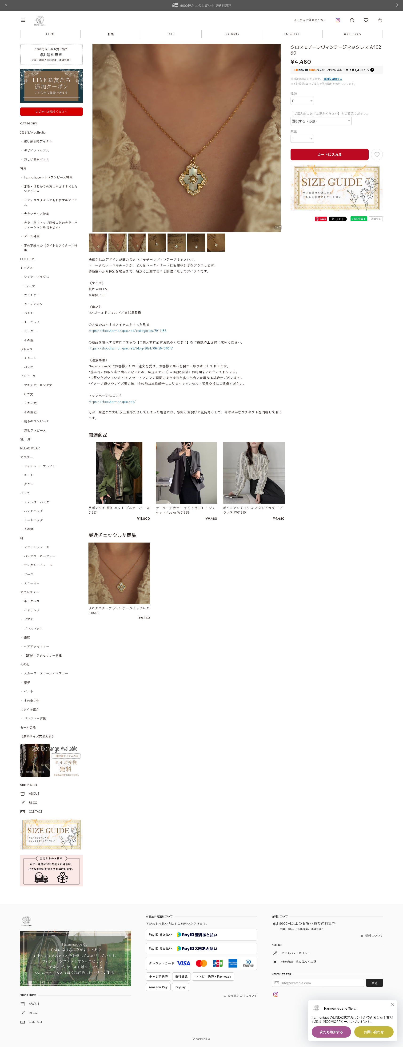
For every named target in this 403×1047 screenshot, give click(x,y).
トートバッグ (33, 520)
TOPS (171, 34)
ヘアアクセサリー (36, 646)
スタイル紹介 (29, 709)
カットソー (32, 295)
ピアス (28, 619)
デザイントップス (36, 150)
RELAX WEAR (30, 448)
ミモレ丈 (30, 403)
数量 (294, 131)
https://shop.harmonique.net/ (112, 401)
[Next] (280, 138)
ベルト (28, 691)
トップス (26, 268)
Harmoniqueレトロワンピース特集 (48, 177)
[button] (26, 20)
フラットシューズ (36, 547)
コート (28, 475)
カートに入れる (329, 154)
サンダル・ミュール (38, 565)
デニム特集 (32, 236)
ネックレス (32, 601)
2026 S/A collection (34, 132)
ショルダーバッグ (36, 502)
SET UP (25, 439)
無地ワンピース (35, 430)
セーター (30, 331)
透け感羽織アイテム (38, 141)
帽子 (27, 682)
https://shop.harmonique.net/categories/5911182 (127, 330)
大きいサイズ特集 (36, 213)
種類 (294, 93)
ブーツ (28, 574)
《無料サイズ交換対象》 (37, 736)
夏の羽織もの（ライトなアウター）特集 (51, 247)
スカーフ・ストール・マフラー (46, 673)
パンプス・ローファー (40, 556)
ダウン (28, 484)
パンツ (28, 367)
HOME (50, 34)
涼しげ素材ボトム (36, 159)
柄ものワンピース (36, 421)
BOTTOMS (231, 34)
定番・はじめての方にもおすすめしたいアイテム (51, 188)
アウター (26, 457)
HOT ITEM (27, 259)
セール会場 (29, 727)
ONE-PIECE (292, 34)
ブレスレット (33, 628)
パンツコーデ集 (35, 718)
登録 (374, 983)
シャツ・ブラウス (36, 276)
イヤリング (32, 610)
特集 (111, 34)
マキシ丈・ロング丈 (38, 385)
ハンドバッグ (33, 511)
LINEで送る (359, 219)
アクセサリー (29, 592)
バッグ (25, 493)
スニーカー (32, 583)
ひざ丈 (28, 394)
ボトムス (26, 349)
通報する (376, 219)
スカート (30, 358)
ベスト (28, 313)
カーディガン (33, 304)
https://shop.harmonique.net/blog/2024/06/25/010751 (131, 348)
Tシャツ (29, 286)
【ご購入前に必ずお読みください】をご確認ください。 (330, 113)
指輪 (27, 637)
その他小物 (32, 700)
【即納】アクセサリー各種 (43, 655)
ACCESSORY (352, 34)
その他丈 (30, 412)
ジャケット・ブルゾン (40, 466)
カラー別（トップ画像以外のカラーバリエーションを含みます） (51, 225)
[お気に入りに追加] (377, 154)
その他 (28, 340)
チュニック (32, 322)
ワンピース (28, 376)
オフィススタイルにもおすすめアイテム (51, 202)
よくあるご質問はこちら (310, 20)
